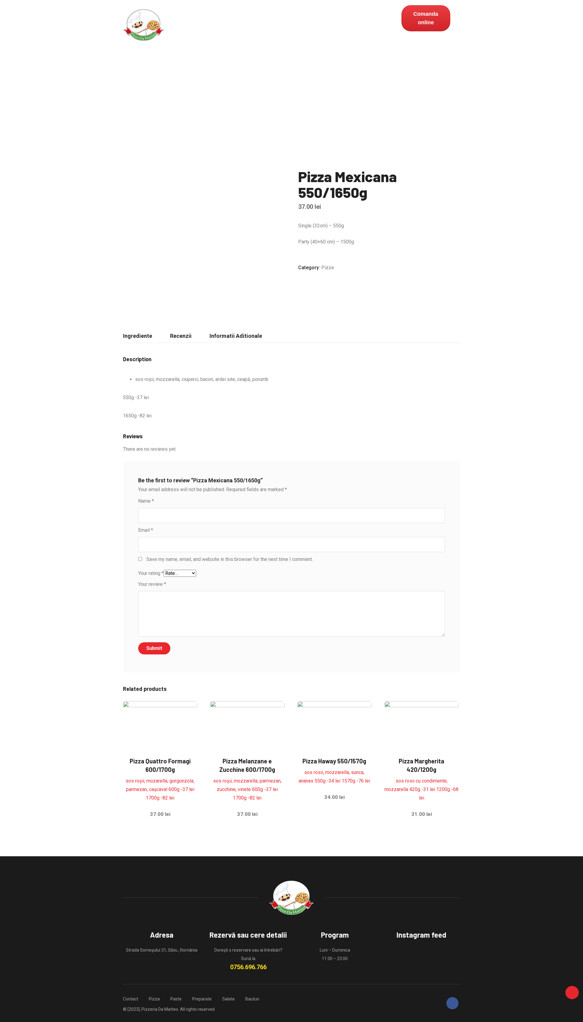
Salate (258, 25)
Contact (314, 25)
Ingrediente (137, 336)
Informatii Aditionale (236, 336)
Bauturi (285, 25)
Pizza (175, 25)
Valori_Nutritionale (358, 25)
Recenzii (181, 336)
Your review (152, 584)
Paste (198, 25)
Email (145, 530)
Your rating (151, 573)
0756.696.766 (248, 967)
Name (146, 501)
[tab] (137, 336)
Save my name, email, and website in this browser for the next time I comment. (229, 559)
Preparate (227, 25)
